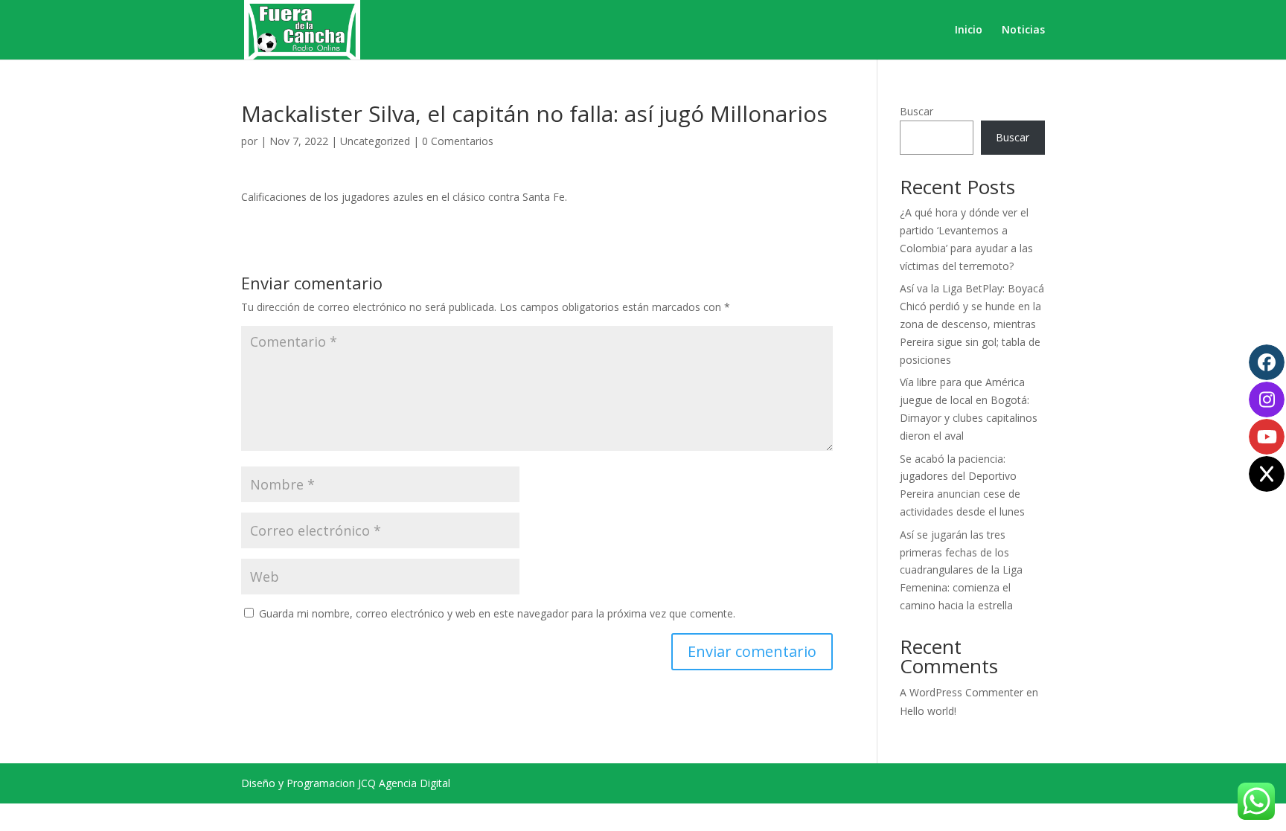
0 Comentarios (457, 141)
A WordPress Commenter (961, 692)
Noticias (1023, 30)
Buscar (916, 111)
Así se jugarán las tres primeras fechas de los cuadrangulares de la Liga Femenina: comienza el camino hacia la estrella (961, 569)
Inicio (968, 30)
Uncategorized (375, 141)
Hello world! (928, 711)
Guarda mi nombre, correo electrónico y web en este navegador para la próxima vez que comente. (497, 613)
